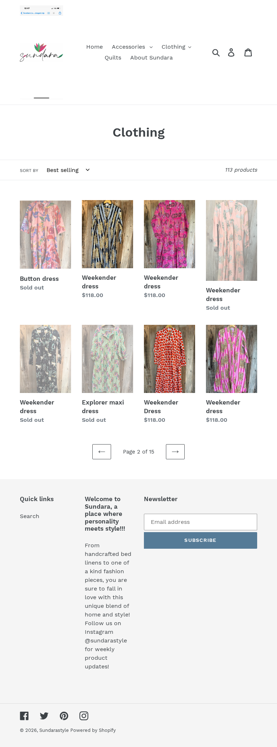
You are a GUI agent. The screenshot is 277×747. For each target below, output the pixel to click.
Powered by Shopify (93, 730)
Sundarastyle (54, 730)
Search (29, 516)
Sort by (29, 170)
